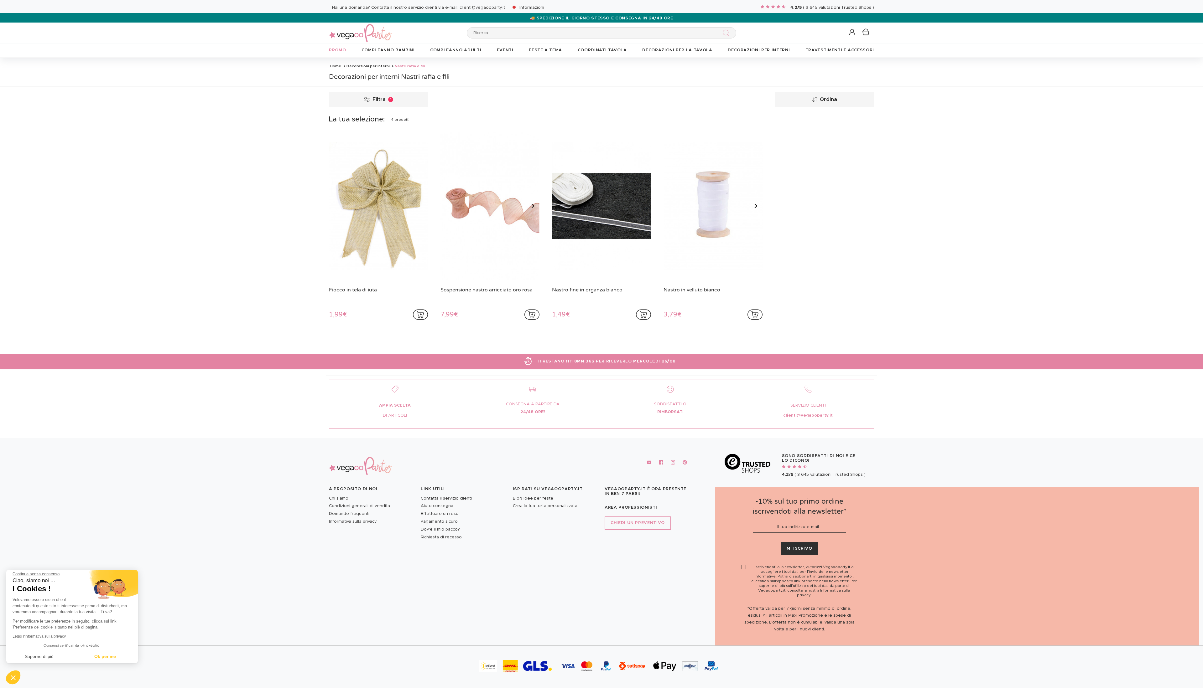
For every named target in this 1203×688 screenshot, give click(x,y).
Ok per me (105, 656)
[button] (13, 677)
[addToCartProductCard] (420, 314)
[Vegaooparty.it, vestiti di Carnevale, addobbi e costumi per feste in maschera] (360, 29)
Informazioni (531, 8)
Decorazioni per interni (368, 66)
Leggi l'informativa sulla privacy (39, 636)
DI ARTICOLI (395, 415)
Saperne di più (39, 656)
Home (335, 66)
